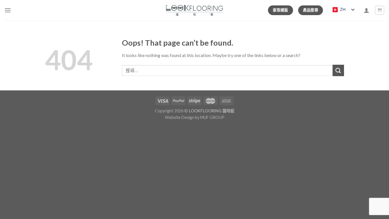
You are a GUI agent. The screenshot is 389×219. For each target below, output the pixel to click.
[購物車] (379, 10)
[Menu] (7, 10)
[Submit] (338, 70)
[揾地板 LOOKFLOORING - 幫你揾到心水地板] (194, 10)
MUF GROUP (212, 117)
